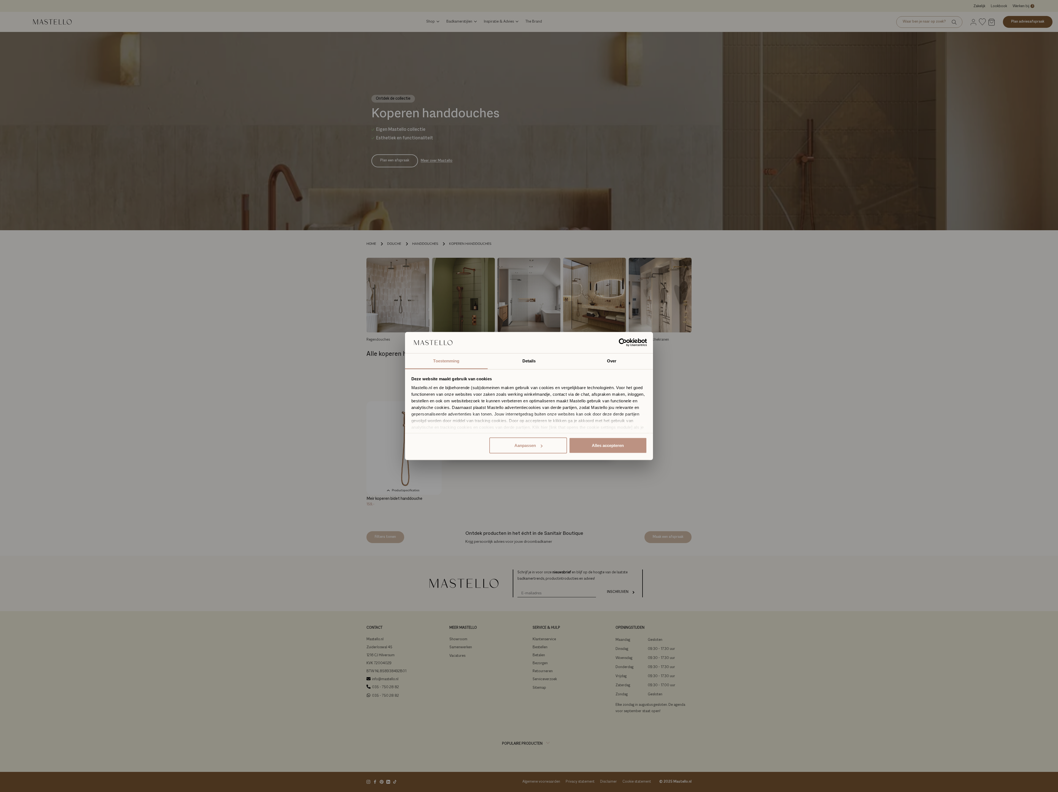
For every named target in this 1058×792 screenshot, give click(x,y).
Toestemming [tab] (446, 360)
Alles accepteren (608, 445)
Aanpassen (525, 445)
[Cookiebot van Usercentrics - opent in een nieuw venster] (623, 342)
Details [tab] (529, 360)
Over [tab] (611, 360)
